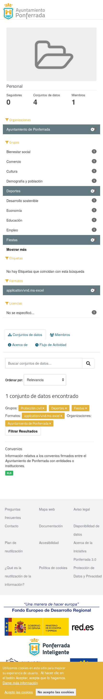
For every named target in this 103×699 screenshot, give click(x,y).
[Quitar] (43, 408)
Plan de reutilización (14, 546)
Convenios (13, 449)
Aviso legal (82, 509)
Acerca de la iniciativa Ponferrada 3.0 (85, 551)
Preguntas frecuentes (13, 513)
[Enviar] (88, 363)
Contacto (11, 525)
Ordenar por (13, 379)
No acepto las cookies (56, 692)
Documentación (51, 525)
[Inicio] (24, 11)
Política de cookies (53, 567)
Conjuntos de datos (27, 334)
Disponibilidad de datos (86, 530)
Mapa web (47, 509)
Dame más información (20, 682)
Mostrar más (16, 249)
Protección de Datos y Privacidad (88, 571)
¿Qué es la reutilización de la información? (18, 576)
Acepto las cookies (19, 692)
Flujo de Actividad (52, 344)
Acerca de (19, 344)
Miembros (62, 334)
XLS (9, 473)
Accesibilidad (49, 542)
